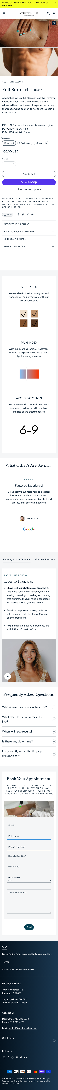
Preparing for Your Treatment (16, 559)
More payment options (29, 189)
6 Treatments (41, 143)
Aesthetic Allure (15, 1079)
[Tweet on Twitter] (27, 214)
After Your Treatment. (45, 559)
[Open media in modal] (54, 23)
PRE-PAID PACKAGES (14, 246)
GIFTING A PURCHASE (15, 239)
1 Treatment (9, 143)
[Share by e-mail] (32, 214)
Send (29, 927)
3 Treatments (24, 143)
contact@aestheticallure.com (22, 1028)
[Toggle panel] (54, 707)
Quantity (5, 159)
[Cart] (54, 13)
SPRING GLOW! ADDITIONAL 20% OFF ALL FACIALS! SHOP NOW (25, 4)
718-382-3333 (22, 1019)
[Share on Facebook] (18, 214)
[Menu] (3, 13)
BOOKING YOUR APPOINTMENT (19, 231)
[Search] (48, 13)
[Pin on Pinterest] (23, 214)
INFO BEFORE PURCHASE (16, 224)
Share (9, 214)
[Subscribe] (53, 962)
